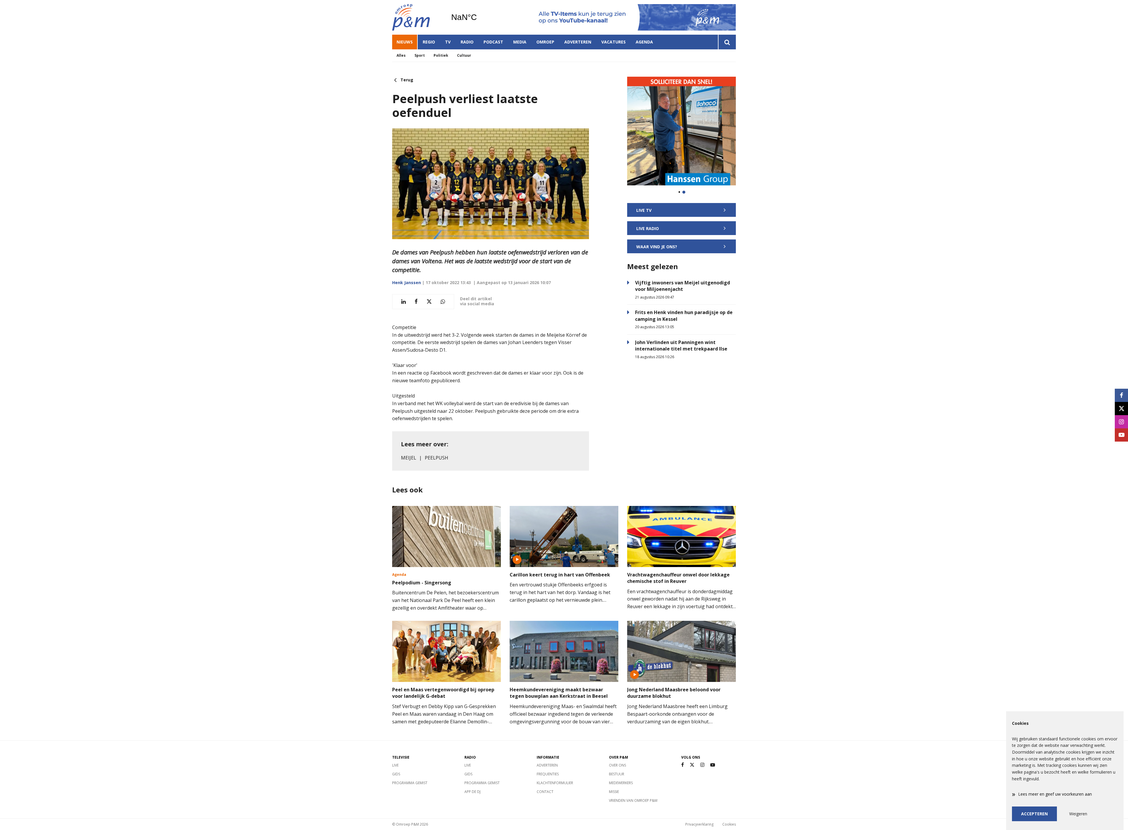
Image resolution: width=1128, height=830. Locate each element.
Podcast (493, 42)
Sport (419, 55)
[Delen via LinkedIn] (403, 301)
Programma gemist (409, 782)
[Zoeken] (727, 42)
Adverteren (577, 42)
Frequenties (548, 774)
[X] (692, 764)
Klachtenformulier (555, 782)
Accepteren (1034, 813)
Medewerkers (621, 782)
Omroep (545, 42)
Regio (429, 42)
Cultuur (464, 55)
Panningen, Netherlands (478, 17)
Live (395, 765)
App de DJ (472, 791)
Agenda (644, 42)
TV (448, 42)
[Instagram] (702, 764)
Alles (401, 55)
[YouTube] (712, 764)
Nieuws (405, 42)
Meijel (408, 458)
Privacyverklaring (699, 824)
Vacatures (613, 42)
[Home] (417, 17)
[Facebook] (682, 764)
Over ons (617, 765)
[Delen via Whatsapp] (442, 301)
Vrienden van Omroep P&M (633, 800)
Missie (614, 791)
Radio (467, 42)
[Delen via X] (429, 301)
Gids (396, 774)
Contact (545, 791)
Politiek (441, 55)
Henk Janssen (406, 282)
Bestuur (616, 774)
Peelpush (436, 458)
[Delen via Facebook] (416, 301)
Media (519, 42)
